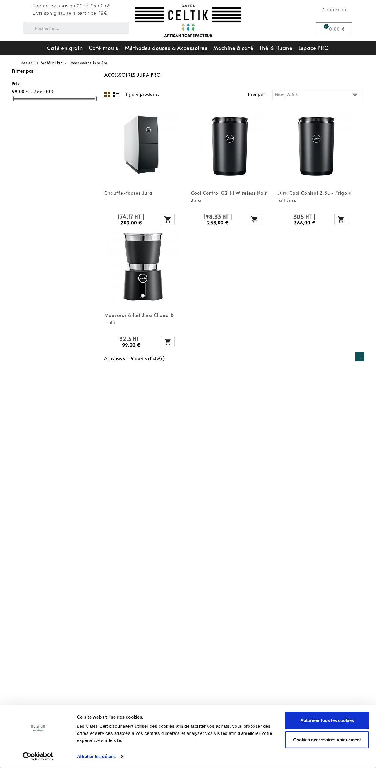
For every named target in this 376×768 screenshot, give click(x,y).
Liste (116, 94)
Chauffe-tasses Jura (128, 192)
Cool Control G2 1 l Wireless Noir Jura (229, 196)
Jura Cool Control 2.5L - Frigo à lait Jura (315, 196)
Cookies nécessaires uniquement (327, 739)
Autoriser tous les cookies (327, 720)
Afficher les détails (96, 756)
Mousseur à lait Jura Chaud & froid (139, 318)
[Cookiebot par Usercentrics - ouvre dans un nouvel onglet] (38, 756)
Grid (107, 94)
